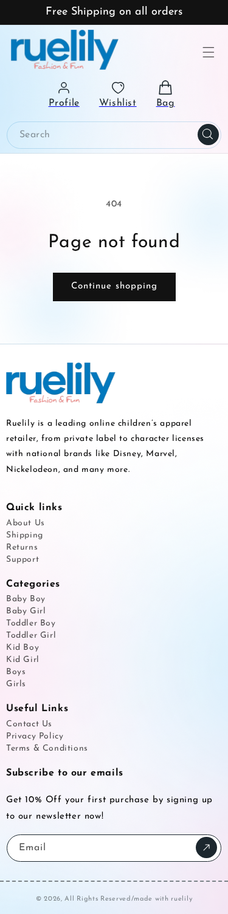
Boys (16, 672)
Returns (22, 547)
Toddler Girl (31, 635)
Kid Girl (23, 659)
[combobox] (114, 135)
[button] (208, 52)
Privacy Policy (34, 736)
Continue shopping (114, 286)
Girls (16, 684)
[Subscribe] (206, 847)
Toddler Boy (31, 623)
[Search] (208, 134)
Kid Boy (22, 647)
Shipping (24, 535)
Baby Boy (26, 599)
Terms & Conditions (47, 748)
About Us (25, 523)
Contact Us (29, 724)
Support (22, 559)
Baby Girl (26, 611)
